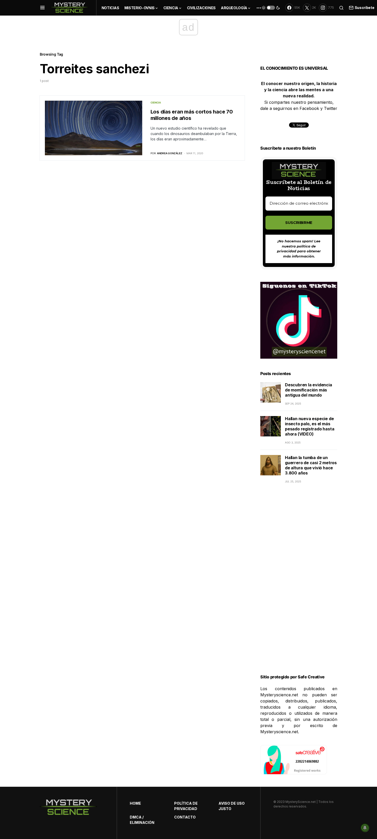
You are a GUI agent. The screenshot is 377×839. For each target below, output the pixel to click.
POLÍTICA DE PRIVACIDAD (186, 806)
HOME (135, 803)
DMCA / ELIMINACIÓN (142, 820)
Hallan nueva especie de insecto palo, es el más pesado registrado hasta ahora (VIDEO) (309, 426)
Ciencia (156, 102)
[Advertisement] (298, 585)
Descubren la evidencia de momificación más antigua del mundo (308, 390)
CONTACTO (185, 817)
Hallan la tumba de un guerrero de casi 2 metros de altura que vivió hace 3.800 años (311, 465)
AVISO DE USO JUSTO (232, 806)
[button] (42, 8)
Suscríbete (364, 7)
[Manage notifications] (365, 828)
